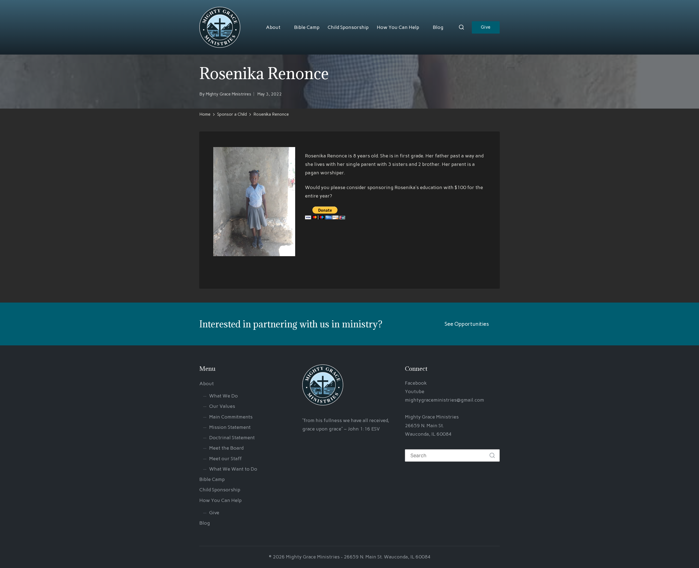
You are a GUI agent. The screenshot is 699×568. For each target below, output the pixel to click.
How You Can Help (398, 27)
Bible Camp (306, 27)
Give (214, 513)
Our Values (222, 406)
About (273, 27)
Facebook (416, 383)
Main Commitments (231, 417)
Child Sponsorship (348, 27)
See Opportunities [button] (467, 324)
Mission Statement (230, 427)
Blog (438, 27)
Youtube (414, 391)
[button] (486, 27)
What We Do (223, 396)
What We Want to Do (233, 469)
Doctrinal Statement (232, 438)
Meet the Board (226, 448)
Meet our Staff (225, 459)
